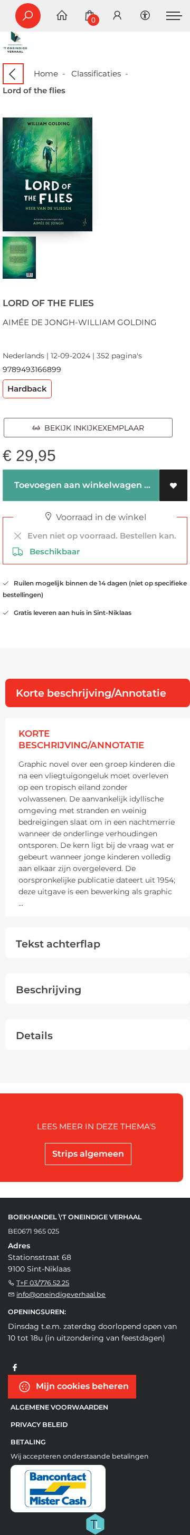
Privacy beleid (39, 1425)
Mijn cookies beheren (81, 1386)
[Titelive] (95, 1523)
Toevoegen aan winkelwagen (77, 485)
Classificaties (96, 74)
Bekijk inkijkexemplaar (92, 428)
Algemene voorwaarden (59, 1407)
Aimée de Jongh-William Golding (80, 322)
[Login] (117, 16)
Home (46, 74)
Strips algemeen (88, 1154)
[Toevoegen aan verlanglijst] (173, 485)
